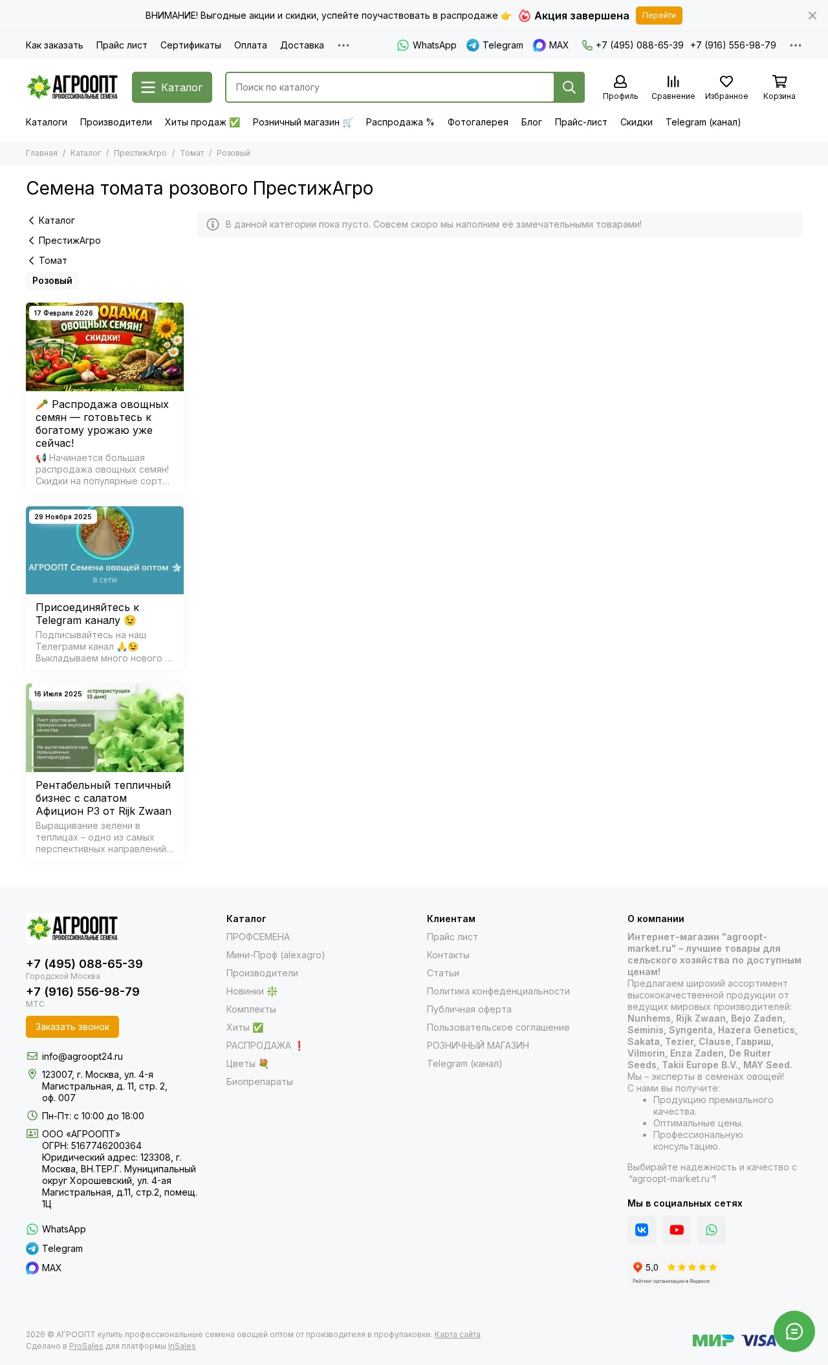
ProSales (86, 1346)
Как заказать (54, 44)
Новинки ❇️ (252, 990)
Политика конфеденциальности (498, 990)
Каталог (86, 153)
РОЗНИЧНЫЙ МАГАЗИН (478, 1045)
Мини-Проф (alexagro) (275, 954)
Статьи (443, 972)
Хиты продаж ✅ (202, 121)
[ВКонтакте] (641, 1230)
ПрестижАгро (140, 153)
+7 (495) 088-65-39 (640, 44)
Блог (531, 121)
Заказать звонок (72, 1026)
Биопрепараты (259, 1081)
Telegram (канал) (703, 121)
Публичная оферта (469, 1009)
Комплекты (251, 1009)
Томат (192, 153)
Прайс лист (121, 44)
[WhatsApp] (711, 1230)
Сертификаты (190, 44)
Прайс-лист (581, 121)
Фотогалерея (478, 121)
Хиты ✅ (244, 1027)
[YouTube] (676, 1230)
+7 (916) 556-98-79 (733, 44)
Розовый (52, 280)
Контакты (448, 954)
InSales (182, 1346)
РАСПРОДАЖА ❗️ (265, 1045)
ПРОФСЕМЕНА (258, 936)
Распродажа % (400, 121)
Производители (116, 121)
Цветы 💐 (247, 1063)
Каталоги (46, 121)
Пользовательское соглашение (498, 1027)
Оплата (250, 44)
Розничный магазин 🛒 (303, 121)
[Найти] (569, 87)
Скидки (636, 121)
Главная (42, 153)
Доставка (302, 44)
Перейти (659, 15)
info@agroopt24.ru (82, 1056)
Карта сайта (458, 1334)
